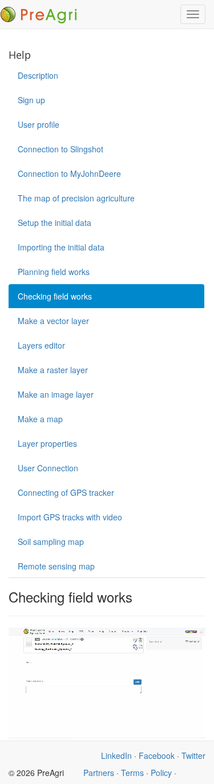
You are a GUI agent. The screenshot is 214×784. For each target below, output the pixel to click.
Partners (98, 772)
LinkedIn (116, 755)
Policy (161, 772)
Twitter (193, 755)
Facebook (157, 755)
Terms (132, 772)
